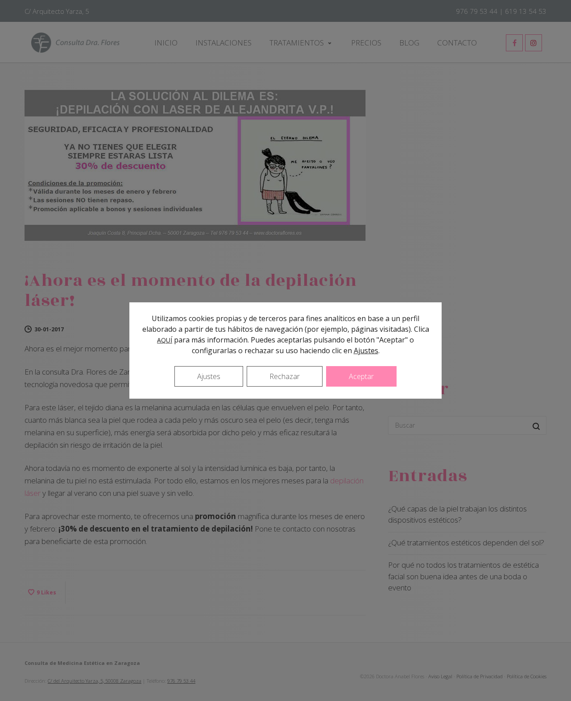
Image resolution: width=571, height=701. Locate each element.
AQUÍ (164, 340)
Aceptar (361, 376)
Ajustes (366, 350)
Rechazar (284, 376)
